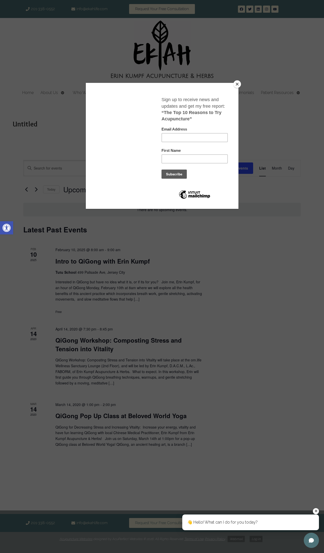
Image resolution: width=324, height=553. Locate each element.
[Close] (237, 84)
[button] (6, 227)
